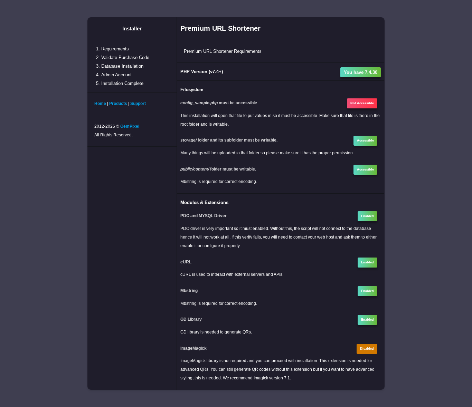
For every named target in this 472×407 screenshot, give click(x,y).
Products (118, 103)
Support (138, 103)
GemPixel (129, 126)
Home (100, 103)
